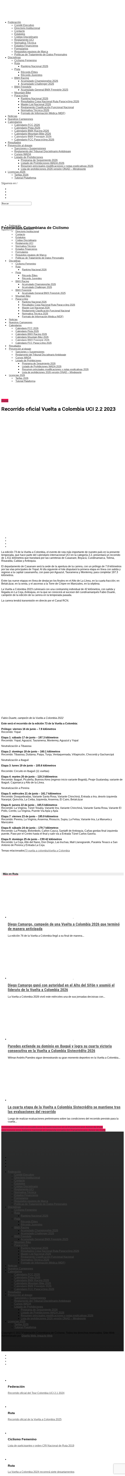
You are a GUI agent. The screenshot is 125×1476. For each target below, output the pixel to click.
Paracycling (21, 95)
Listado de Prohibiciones (28, 157)
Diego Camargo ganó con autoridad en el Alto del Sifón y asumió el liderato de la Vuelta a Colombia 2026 (61, 987)
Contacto (19, 31)
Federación (14, 22)
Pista (17, 69)
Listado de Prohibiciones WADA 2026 (42, 163)
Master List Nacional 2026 (36, 104)
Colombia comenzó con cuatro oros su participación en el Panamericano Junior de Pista (52, 1127)
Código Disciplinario (26, 37)
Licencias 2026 (16, 172)
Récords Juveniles (31, 75)
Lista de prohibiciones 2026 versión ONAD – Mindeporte (53, 169)
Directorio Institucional (27, 28)
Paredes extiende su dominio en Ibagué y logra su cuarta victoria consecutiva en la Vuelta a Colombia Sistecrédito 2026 (60, 1048)
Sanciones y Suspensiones (30, 148)
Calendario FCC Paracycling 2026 (34, 139)
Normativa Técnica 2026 (35, 110)
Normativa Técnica (25, 42)
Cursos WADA (22, 154)
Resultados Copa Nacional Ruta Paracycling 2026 (50, 101)
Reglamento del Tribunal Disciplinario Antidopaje (42, 151)
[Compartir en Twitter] (66, 540)
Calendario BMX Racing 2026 (31, 130)
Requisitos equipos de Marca (31, 51)
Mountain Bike (22, 92)
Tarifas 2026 (21, 174)
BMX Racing (21, 78)
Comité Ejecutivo (24, 25)
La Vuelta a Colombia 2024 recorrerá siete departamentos (41, 1471)
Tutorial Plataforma (25, 177)
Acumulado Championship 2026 (39, 81)
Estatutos (19, 34)
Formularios (21, 48)
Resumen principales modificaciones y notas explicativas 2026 (57, 166)
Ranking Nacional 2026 (34, 66)
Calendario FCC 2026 (27, 125)
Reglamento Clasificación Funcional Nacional (47, 107)
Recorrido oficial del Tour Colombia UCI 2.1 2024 (36, 1393)
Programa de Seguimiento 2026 (39, 160)
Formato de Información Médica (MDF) (43, 113)
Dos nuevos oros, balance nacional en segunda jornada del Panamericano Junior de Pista (53, 1130)
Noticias (12, 116)
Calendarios (15, 122)
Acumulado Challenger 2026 (37, 83)
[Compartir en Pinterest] (66, 543)
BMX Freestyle (22, 86)
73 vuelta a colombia (37, 850)
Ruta (17, 63)
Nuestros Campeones (20, 119)
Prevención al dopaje (20, 145)
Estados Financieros (26, 45)
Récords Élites (29, 72)
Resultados (14, 142)
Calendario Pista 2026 (27, 127)
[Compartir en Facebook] (66, 537)
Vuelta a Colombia (59, 850)
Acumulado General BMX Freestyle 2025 (44, 89)
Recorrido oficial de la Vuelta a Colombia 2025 (35, 1419)
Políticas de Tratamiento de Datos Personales (40, 54)
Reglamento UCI (24, 39)
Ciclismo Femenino (25, 60)
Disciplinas (14, 57)
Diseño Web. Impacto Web (37, 1335)
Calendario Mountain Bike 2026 (32, 133)
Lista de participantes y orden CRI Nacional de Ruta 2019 (41, 1445)
